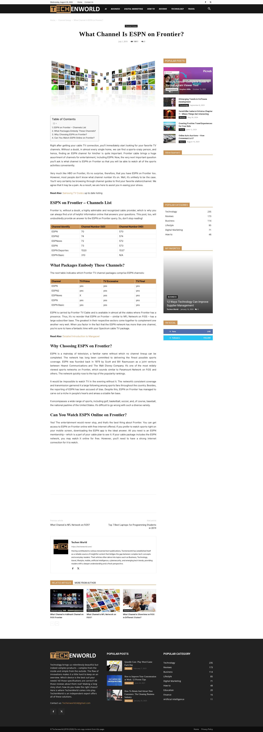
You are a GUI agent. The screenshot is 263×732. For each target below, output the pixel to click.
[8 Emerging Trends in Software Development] (169, 102)
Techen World (79, 542)
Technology (177, 8)
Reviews (163, 8)
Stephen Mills (185, 89)
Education (129, 683)
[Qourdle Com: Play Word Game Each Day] (114, 666)
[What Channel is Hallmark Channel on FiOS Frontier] (66, 600)
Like (209, 331)
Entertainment (172, 89)
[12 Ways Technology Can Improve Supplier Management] (188, 284)
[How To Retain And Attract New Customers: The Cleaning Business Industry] (114, 695)
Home (79, 2)
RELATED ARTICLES (61, 583)
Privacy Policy (207, 729)
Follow (207, 338)
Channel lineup (64, 20)
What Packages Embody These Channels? (75, 131)
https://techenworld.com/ (81, 547)
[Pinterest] (135, 48)
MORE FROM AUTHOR (85, 583)
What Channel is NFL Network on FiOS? (70, 525)
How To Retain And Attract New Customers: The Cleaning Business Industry (139, 694)
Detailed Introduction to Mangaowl (81, 336)
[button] (209, 9)
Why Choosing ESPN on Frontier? (70, 134)
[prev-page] (52, 623)
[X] (210, 2)
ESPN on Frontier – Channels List (70, 127)
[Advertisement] (103, 469)
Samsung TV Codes (73, 193)
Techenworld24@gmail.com (76, 703)
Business (115, 8)
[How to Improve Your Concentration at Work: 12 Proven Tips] (114, 680)
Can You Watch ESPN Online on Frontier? (74, 138)
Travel (191, 8)
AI (106, 8)
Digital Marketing (133, 8)
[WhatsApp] (142, 48)
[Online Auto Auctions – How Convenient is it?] (169, 138)
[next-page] (57, 623)
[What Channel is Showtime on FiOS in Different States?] (139, 600)
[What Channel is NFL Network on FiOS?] (103, 600)
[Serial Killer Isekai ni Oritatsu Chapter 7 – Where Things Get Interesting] (169, 114)
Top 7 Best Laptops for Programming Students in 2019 (132, 526)
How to (151, 8)
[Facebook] (205, 2)
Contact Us (89, 2)
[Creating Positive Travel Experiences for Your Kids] (169, 126)
